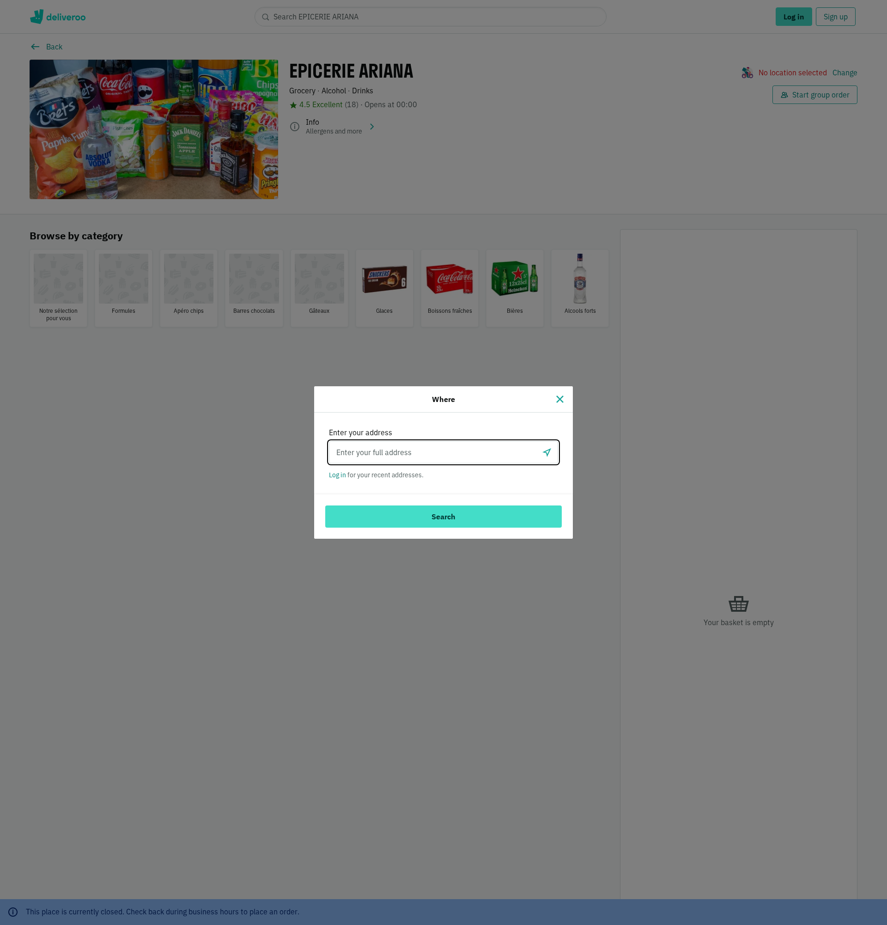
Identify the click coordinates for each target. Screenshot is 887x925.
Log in (337, 475)
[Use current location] (547, 452)
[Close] (559, 399)
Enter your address (360, 432)
